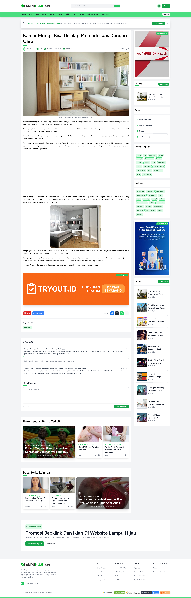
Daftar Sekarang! (158, 23)
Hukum (44, 14)
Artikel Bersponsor (93, 14)
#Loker (160, 210)
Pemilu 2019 (158, 170)
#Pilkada (139, 214)
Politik (67, 14)
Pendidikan (147, 166)
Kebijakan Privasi (159, 572)
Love (30, 14)
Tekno (37, 14)
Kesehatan (152, 155)
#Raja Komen (160, 203)
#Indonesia (150, 191)
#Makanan (140, 210)
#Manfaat (146, 199)
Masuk (166, 6)
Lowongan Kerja (158, 166)
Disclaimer (156, 568)
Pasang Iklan (106, 14)
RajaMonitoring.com (146, 137)
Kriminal (59, 14)
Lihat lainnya (164, 84)
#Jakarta (148, 206)
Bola (74, 14)
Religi (153, 163)
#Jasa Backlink (150, 210)
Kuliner (147, 163)
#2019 (152, 203)
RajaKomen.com (145, 119)
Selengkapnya (51, 543)
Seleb (149, 170)
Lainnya (166, 14)
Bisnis (52, 14)
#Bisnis (162, 199)
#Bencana (140, 206)
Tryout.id (142, 131)
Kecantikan (161, 163)
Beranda (23, 14)
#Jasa (138, 199)
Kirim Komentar (121, 407)
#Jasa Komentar (142, 203)
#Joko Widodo (141, 195)
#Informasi (27, 328)
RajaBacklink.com (145, 125)
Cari (117, 6)
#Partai (154, 199)
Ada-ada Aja (147, 174)
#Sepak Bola (152, 195)
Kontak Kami (100, 576)
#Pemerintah (158, 206)
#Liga (160, 195)
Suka (28, 313)
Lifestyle (81, 14)
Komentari (39, 313)
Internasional (149, 159)
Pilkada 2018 (141, 170)
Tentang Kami (100, 580)
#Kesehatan (160, 191)
